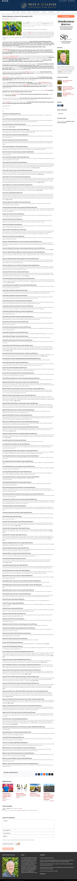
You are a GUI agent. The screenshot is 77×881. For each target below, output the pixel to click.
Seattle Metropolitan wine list (44, 82)
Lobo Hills (7, 102)
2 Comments (52, 800)
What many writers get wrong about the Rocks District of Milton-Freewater (49, 796)
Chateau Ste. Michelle (15, 94)
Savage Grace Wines (14, 56)
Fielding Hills (26, 85)
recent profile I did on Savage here (9, 57)
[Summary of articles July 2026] (35, 784)
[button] (62, 12)
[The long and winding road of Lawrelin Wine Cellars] (7, 784)
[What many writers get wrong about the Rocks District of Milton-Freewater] (49, 784)
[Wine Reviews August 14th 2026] (21, 784)
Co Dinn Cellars (5, 77)
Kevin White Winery (6, 49)
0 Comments (38, 796)
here (33, 26)
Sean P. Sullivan (6, 18)
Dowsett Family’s (26, 71)
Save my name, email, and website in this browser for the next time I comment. (19, 839)
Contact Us (43, 873)
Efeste (47, 90)
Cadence (30, 32)
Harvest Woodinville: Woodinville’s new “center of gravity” (68, 94)
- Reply (20, 808)
